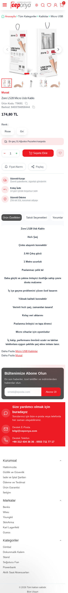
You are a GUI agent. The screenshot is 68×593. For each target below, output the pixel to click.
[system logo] (21, 5)
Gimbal (7, 546)
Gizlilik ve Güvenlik (13, 472)
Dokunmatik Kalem (13, 552)
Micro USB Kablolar (26, 351)
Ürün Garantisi (11, 487)
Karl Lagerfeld (11, 527)
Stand (6, 557)
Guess (6, 532)
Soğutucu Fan (11, 562)
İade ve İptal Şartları (14, 477)
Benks (6, 507)
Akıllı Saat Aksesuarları (16, 572)
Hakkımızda (10, 467)
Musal (5, 92)
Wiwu (6, 512)
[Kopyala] (26, 103)
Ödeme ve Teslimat (14, 482)
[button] (26, 73)
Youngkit (8, 517)
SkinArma (8, 522)
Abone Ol (51, 391)
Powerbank (9, 567)
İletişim (7, 492)
